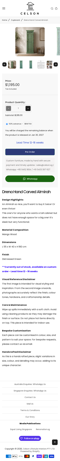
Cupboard (15, 20)
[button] (12, 64)
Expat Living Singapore (21, 429)
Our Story (30, 416)
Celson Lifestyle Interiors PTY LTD (39, 449)
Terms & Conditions (30, 410)
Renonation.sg (43, 429)
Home (4, 20)
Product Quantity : (15, 102)
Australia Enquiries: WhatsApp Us (30, 384)
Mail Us (30, 403)
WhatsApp (32, 178)
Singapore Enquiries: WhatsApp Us (30, 390)
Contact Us (30, 397)
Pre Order (30, 152)
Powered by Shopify (30, 451)
